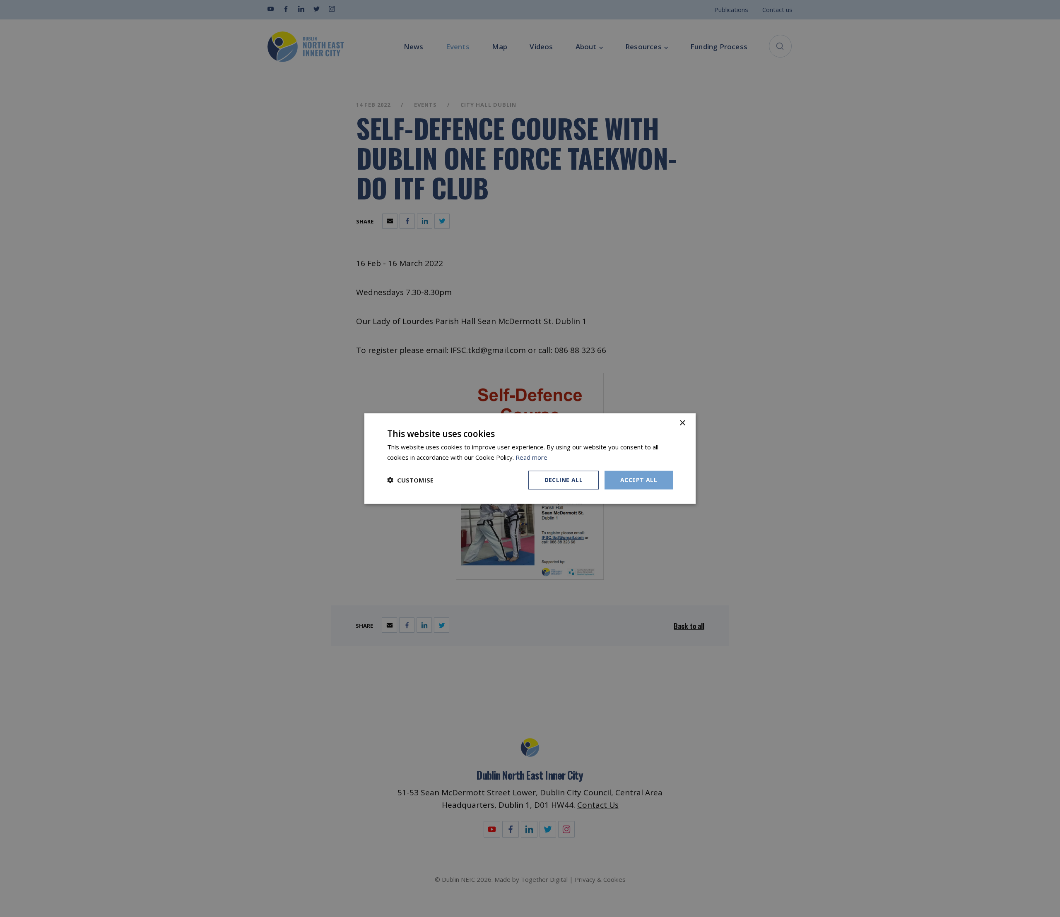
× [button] (682, 423)
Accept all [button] (638, 480)
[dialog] (530, 458)
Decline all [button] (563, 480)
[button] (410, 480)
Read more (531, 457)
